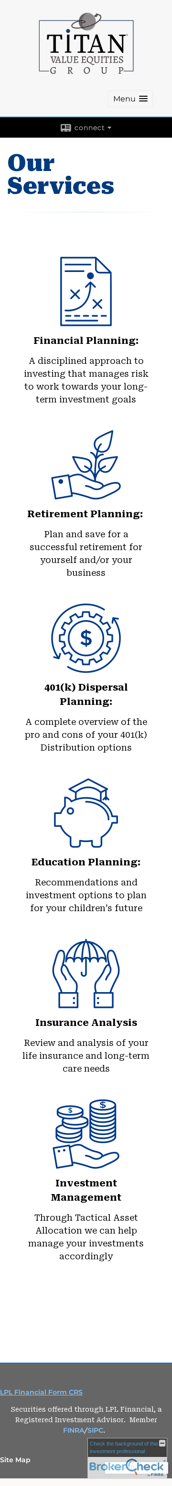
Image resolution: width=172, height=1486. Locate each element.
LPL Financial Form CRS (41, 1392)
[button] (130, 98)
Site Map (15, 1460)
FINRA (73, 1430)
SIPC (95, 1430)
